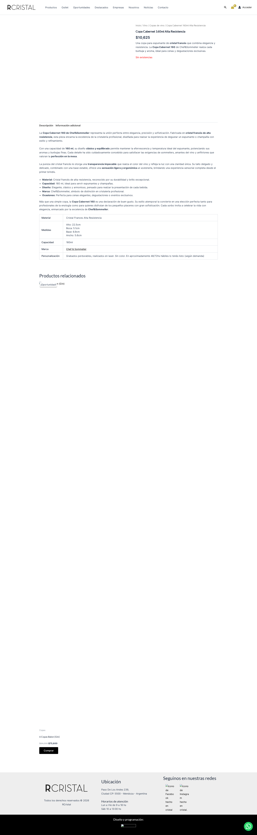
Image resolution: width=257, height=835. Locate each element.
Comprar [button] (49, 750)
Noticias (148, 7)
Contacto (163, 7)
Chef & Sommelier (76, 249)
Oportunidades (81, 7)
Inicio (138, 25)
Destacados (101, 7)
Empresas (118, 7)
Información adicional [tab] (68, 125)
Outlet (65, 7)
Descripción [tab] (46, 125)
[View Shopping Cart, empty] (232, 7)
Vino (145, 25)
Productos (51, 7)
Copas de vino (156, 25)
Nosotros (134, 7)
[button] (225, 7)
